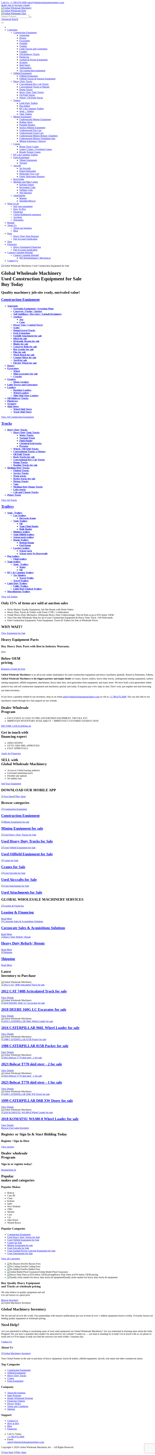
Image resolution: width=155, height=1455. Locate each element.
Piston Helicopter (27, 171)
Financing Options (16, 1401)
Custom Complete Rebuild (20, 252)
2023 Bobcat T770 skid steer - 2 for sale (31, 1064)
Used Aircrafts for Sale (19, 879)
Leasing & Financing (17, 912)
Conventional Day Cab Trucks (34, 84)
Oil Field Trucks (27, 95)
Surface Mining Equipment (32, 127)
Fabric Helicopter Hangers (32, 176)
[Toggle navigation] (2, 22)
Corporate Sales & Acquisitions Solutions (33, 928)
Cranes (16, 144)
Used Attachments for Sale (21, 892)
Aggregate (24, 35)
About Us (12, 225)
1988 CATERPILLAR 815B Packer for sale (34, 1046)
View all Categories (10, 1258)
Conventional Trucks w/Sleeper (34, 87)
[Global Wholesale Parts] (13, 10)
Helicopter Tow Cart (29, 173)
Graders (23, 46)
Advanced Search (9, 19)
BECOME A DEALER (12, 726)
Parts (9, 233)
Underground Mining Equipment (35, 119)
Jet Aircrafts (25, 168)
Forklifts (23, 43)
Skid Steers (24, 65)
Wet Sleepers (25, 192)
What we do (13, 203)
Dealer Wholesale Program (20, 1398)
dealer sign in (7, 5)
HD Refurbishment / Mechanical (35, 258)
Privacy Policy (14, 1403)
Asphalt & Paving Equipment (33, 59)
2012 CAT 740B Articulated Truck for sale (34, 991)
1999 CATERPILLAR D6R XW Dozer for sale (37, 1101)
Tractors (23, 163)
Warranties (18, 220)
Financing (18, 211)
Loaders (23, 51)
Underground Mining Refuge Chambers (38, 135)
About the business (16, 1392)
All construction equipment (32, 70)
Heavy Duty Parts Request (26, 236)
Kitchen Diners (26, 184)
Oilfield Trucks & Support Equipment (37, 78)
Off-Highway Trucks (29, 54)
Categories (12, 30)
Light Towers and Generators (33, 49)
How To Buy (19, 209)
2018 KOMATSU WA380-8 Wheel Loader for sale (40, 1119)
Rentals (10, 222)
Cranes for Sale (13, 867)
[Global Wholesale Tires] (13, 13)
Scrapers (23, 62)
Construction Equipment (25, 32)
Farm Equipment (21, 157)
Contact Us (12, 260)
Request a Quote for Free (13, 669)
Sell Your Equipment (11, 783)
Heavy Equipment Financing (27, 247)
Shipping (8, 959)
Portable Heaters (27, 125)
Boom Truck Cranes (29, 146)
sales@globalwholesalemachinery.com (45, 2)
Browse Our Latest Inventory (15, 1128)
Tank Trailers (25, 114)
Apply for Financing (11, 753)
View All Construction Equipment (17, 417)
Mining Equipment (22, 116)
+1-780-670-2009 (117, 696)
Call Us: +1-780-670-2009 (14, 2)
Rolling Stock (26, 122)
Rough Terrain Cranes (30, 152)
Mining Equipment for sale (22, 828)
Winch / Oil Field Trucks (31, 97)
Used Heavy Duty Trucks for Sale (27, 841)
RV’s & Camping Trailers (31, 108)
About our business (22, 228)
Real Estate (18, 179)
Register (5, 1170)
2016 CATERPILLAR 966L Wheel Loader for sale (40, 1028)
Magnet (23, 198)
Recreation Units (27, 187)
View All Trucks (9, 500)
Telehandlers (25, 68)
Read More (6, 918)
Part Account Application (25, 239)
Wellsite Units (26, 190)
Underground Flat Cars (30, 130)
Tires (9, 241)
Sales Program (14, 1395)
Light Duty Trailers (28, 103)
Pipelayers (24, 57)
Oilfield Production (28, 76)
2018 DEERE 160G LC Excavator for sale (33, 1009)
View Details (7, 997)
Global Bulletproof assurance (27, 214)
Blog (15, 230)
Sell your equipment (23, 206)
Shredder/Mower (27, 201)
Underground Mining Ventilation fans (37, 138)
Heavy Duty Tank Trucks (31, 92)
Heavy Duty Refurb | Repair (23, 943)
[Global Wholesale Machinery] (16, 8)
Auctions (17, 217)
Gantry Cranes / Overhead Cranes (35, 149)
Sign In (27, 726)
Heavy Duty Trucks (22, 81)
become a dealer (22, 5)
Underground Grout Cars (31, 133)
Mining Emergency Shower (32, 141)
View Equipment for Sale (13, 633)
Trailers (16, 100)
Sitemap (11, 1409)
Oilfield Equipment (22, 73)
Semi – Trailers (26, 111)
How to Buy (13, 1423)
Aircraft (17, 165)
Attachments (19, 195)
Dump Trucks (26, 89)
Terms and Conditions (17, 1406)
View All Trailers (9, 596)
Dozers (22, 38)
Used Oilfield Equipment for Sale (27, 854)
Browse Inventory (9, 1300)
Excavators (24, 40)
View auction (7, 1147)
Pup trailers (24, 106)
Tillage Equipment (28, 160)
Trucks (6, 423)
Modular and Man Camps (25, 182)
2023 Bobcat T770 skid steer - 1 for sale (31, 1082)
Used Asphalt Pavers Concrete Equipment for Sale (31, 1250)
